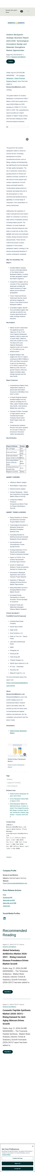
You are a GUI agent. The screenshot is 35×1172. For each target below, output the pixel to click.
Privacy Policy (6, 1154)
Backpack (9, 779)
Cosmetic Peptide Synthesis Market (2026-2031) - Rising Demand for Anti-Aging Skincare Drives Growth (17, 1017)
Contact (8, 857)
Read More (7, 991)
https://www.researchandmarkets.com (15, 883)
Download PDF (7, 897)
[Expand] (27, 139)
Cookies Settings (17, 1158)
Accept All (17, 1168)
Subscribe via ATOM (9, 903)
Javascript (6, 906)
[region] (17, 1158)
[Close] (33, 1146)
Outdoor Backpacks (12, 786)
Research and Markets (18, 57)
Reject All (17, 1163)
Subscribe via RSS (9, 900)
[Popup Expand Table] (27, 446)
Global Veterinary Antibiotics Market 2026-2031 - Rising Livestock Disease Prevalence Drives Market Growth (15, 957)
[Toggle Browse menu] (28, 11)
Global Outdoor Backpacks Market (17, 760)
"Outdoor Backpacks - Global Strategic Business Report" (15, 78)
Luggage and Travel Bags (13, 782)
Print (4, 895)
